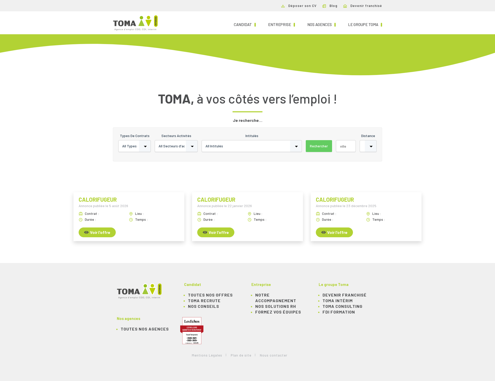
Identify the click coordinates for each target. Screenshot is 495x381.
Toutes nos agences (145, 328)
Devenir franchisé (365, 6)
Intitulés (251, 135)
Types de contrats (135, 135)
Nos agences (321, 24)
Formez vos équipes (278, 311)
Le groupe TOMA (365, 24)
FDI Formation (339, 311)
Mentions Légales (207, 355)
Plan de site (241, 355)
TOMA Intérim (338, 300)
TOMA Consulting (342, 306)
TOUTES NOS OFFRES (210, 294)
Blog (332, 6)
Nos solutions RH (275, 306)
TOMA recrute (204, 300)
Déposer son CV (302, 6)
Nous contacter (273, 355)
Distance (368, 135)
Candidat (245, 24)
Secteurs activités (176, 135)
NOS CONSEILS (203, 306)
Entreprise (281, 24)
